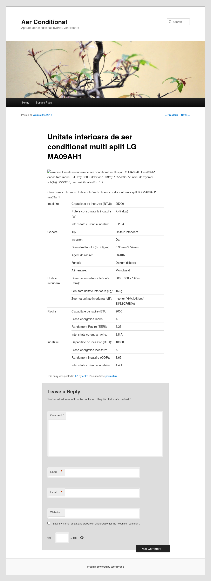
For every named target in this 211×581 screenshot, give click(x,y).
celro (85, 376)
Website (55, 512)
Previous (171, 115)
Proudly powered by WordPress (105, 566)
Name (56, 471)
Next (185, 115)
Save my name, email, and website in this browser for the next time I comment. (96, 523)
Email (56, 492)
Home (25, 102)
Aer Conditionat (44, 21)
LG (76, 376)
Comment (57, 415)
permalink (111, 376)
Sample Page (44, 102)
